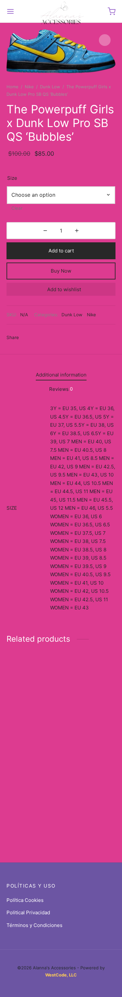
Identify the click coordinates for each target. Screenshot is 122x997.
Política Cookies (25, 900)
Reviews (61, 389)
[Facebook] (27, 338)
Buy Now (61, 271)
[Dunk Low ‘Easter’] (89, 770)
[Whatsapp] (63, 338)
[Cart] (111, 11)
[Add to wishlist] (57, 692)
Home (13, 86)
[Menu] (10, 11)
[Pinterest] (51, 338)
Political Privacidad (28, 912)
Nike (29, 86)
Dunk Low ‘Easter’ (83, 812)
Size (12, 178)
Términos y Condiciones (34, 925)
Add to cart (61, 251)
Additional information (61, 375)
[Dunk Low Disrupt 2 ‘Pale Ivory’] (33, 672)
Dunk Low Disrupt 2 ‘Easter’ (27, 768)
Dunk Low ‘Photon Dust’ (84, 694)
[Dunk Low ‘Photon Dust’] (89, 671)
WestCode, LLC (61, 974)
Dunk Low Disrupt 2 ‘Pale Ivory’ (27, 695)
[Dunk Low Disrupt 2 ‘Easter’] (33, 746)
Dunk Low (50, 86)
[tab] (61, 374)
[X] (39, 338)
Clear (16, 208)
